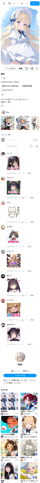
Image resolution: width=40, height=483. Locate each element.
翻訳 (2, 105)
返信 (29, 173)
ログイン (35, 3)
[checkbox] (7, 146)
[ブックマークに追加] (27, 68)
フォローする (20, 375)
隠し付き (11, 146)
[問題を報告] (23, 173)
